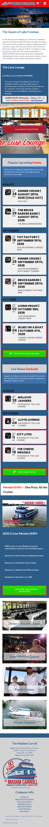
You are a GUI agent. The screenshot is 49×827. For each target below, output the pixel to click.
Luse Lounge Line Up (26, 472)
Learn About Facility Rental (26, 129)
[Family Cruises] (24, 681)
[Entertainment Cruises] (24, 648)
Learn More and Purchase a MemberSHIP (26, 590)
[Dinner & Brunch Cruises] (24, 615)
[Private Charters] (24, 714)
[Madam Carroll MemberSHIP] (24, 513)
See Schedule (36, 100)
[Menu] (45, 3)
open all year (7, 51)
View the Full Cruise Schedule (26, 354)
